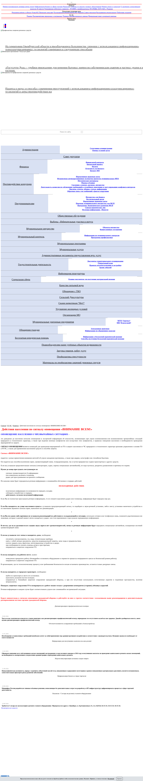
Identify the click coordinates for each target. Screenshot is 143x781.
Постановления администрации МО (66, 12)
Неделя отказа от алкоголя (111, 7)
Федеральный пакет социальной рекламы (102, 16)
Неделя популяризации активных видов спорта (18, 7)
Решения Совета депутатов (87, 12)
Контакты (71, 20)
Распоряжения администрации (106, 12)
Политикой (111, 778)
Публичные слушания (124, 12)
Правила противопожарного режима (75, 16)
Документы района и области (22, 12)
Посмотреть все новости (9, 708)
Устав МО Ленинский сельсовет (42, 12)
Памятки (29, 16)
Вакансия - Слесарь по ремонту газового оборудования (82, 7)
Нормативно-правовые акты (71, 11)
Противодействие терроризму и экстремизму (47, 16)
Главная (3, 426)
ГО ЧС (71, 15)
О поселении (71, 4)
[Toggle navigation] (71, 2)
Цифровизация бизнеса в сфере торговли (49, 7)
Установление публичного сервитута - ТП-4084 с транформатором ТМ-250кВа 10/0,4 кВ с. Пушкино (78, 9)
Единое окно (71, 18)
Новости (71, 5)
